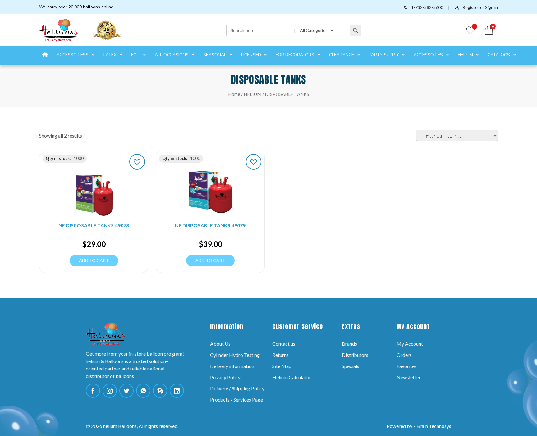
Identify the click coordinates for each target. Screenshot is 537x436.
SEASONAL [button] (215, 55)
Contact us (283, 344)
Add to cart (94, 260)
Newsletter (409, 377)
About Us (220, 344)
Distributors (355, 355)
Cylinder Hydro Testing (235, 355)
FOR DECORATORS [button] (295, 55)
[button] (137, 162)
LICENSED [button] (251, 55)
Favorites (407, 366)
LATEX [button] (110, 55)
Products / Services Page (236, 399)
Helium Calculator (291, 377)
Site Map (281, 366)
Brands (349, 344)
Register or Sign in (479, 7)
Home (234, 94)
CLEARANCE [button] (342, 55)
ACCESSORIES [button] (429, 55)
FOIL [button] (136, 55)
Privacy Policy (225, 377)
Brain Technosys (433, 426)
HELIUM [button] (466, 55)
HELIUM (252, 94)
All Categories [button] (314, 30)
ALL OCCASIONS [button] (172, 55)
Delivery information (232, 366)
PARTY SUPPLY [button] (384, 55)
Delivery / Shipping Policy (237, 388)
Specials (350, 366)
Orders (404, 355)
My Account (410, 344)
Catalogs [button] (499, 55)
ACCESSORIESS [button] (73, 55)
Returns (280, 355)
